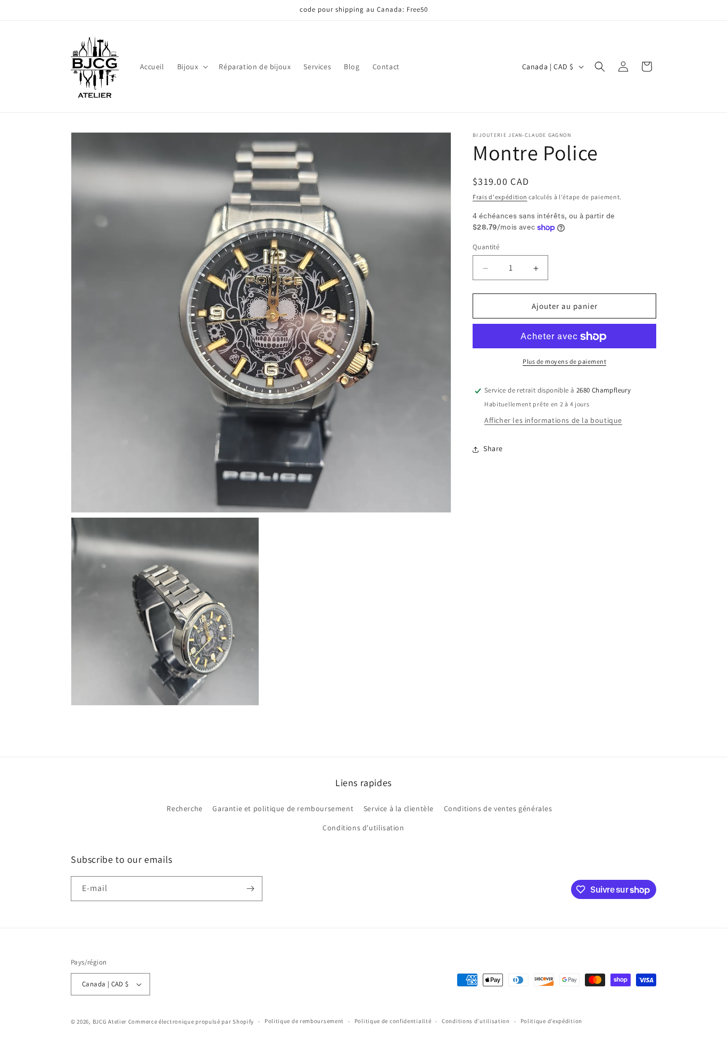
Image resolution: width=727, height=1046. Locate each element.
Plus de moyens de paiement (564, 362)
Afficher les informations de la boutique (553, 421)
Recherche (184, 808)
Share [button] (493, 449)
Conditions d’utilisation (476, 1021)
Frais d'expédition (500, 197)
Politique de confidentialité (393, 1021)
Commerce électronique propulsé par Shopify (191, 1021)
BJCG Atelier (110, 1021)
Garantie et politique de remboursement (282, 808)
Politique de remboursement (304, 1021)
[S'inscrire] (250, 888)
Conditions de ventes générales (498, 808)
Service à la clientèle (398, 808)
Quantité (486, 247)
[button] (192, 66)
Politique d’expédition (551, 1021)
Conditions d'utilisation (363, 827)
